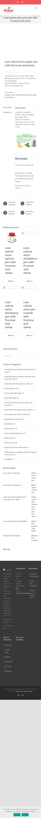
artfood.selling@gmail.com (25, 593)
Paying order (7, 651)
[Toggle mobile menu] (36, 8)
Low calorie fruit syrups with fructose (18, 410)
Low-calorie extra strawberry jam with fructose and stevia (30, 260)
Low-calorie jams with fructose (16, 414)
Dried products (10, 388)
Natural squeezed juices (13, 433)
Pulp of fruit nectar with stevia (16, 447)
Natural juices (10, 429)
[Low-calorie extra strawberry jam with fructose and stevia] (30, 238)
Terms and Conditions (33, 583)
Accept (17, 815)
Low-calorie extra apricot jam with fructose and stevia (10, 260)
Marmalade (9, 424)
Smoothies (8, 459)
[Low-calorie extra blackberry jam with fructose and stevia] (11, 292)
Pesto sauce (9, 438)
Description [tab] (7, 107)
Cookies (32, 590)
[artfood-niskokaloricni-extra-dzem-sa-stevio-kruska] (20, 41)
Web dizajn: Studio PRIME (24, 691)
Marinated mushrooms (13, 419)
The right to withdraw (8, 668)
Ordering (8, 645)
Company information (33, 575)
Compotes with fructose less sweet (17, 384)
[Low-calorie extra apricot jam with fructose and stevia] (11, 238)
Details (12, 281)
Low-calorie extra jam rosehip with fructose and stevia (29, 314)
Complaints (8, 662)
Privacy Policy (32, 596)
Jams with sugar (10, 398)
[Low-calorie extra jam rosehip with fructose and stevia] (30, 292)
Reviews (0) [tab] (7, 112)
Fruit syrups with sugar (13, 393)
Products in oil (10, 443)
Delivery (7, 657)
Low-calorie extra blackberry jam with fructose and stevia (11, 314)
